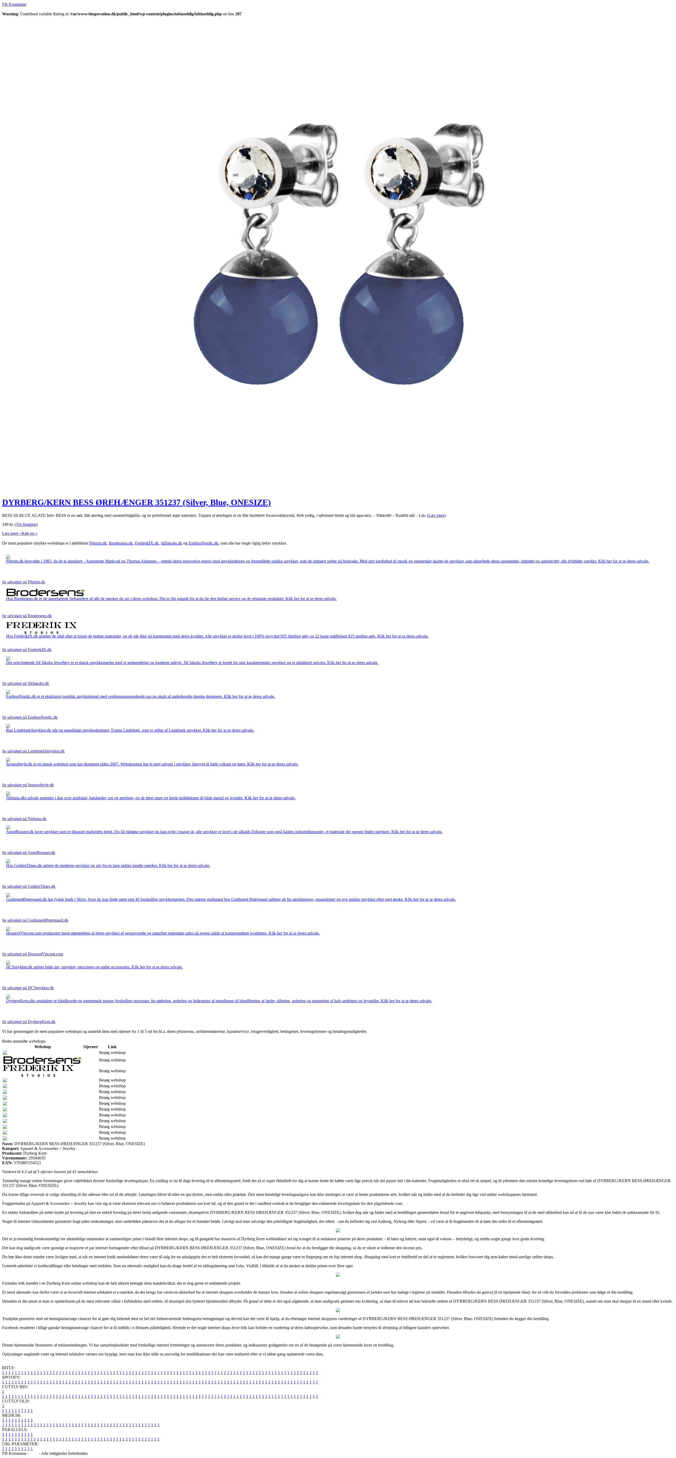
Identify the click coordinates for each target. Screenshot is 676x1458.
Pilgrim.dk (98, 543)
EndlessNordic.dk (203, 543)
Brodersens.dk (121, 543)
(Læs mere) (436, 515)
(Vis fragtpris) (26, 524)
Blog (34, 1453)
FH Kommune (14, 4)
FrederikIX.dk (147, 543)
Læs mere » (12, 533)
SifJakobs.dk (171, 543)
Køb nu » (29, 533)
